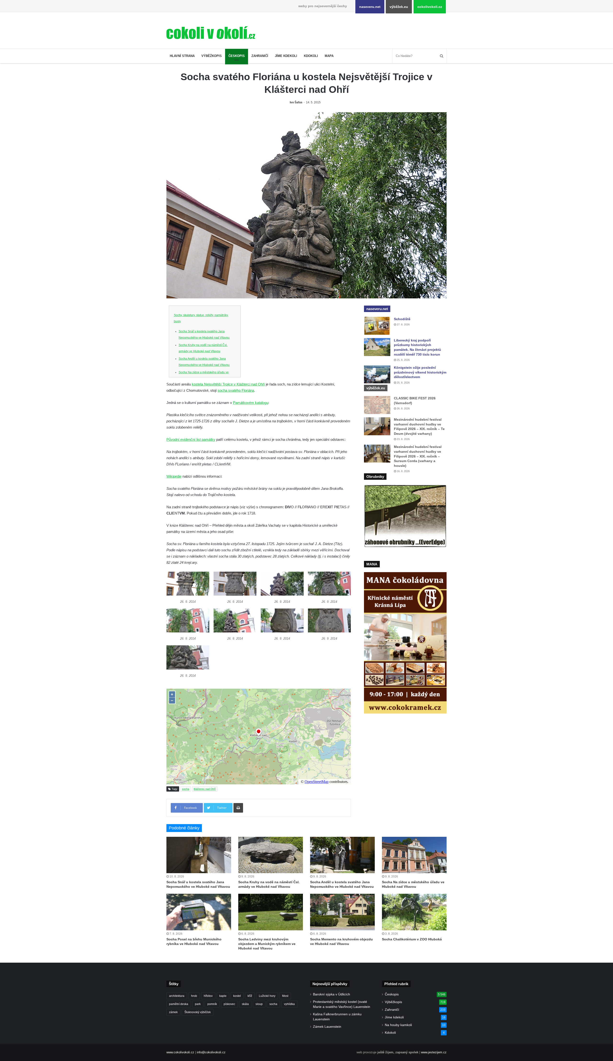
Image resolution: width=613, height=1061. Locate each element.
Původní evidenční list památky (190, 439)
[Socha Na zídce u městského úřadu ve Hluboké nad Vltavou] (414, 855)
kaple (223, 996)
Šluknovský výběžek (197, 1012)
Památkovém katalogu (250, 403)
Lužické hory (267, 996)
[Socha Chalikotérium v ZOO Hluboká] (414, 912)
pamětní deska (178, 1004)
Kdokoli (311, 56)
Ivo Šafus (296, 102)
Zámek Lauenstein (327, 1026)
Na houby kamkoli (398, 1025)
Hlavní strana (182, 56)
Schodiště (402, 319)
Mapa (329, 56)
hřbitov (208, 996)
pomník (212, 1004)
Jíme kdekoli (286, 56)
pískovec (229, 1004)
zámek (173, 1012)
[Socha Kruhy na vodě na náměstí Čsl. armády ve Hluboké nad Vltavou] (270, 855)
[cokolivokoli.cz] (210, 32)
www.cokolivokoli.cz (180, 1052)
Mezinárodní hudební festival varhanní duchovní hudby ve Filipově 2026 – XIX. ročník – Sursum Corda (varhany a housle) (418, 456)
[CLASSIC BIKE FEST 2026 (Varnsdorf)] (377, 405)
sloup (259, 1004)
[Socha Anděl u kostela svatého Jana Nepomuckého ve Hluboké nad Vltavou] (342, 855)
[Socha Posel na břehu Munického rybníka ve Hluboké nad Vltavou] (198, 912)
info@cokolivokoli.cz (211, 1052)
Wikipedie (174, 476)
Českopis (236, 56)
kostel (237, 996)
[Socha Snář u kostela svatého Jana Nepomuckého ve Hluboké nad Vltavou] (198, 855)
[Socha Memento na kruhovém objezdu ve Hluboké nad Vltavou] (342, 912)
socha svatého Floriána (236, 390)
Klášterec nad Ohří (205, 788)
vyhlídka (289, 1004)
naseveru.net (369, 7)
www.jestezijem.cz (434, 1052)
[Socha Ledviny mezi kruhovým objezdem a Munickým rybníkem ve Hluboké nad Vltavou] (270, 912)
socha (185, 788)
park (198, 1004)
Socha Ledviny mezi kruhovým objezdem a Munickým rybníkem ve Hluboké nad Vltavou (266, 943)
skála (245, 1004)
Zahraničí (259, 56)
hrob (194, 996)
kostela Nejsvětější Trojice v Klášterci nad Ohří (228, 384)
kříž (250, 996)
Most (285, 996)
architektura (176, 996)
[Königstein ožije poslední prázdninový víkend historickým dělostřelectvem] (377, 374)
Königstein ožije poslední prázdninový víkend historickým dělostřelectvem (420, 372)
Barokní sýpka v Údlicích (331, 994)
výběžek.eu (399, 7)
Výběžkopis (211, 56)
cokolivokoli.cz (429, 7)
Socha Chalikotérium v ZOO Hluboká (412, 939)
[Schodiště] (377, 326)
